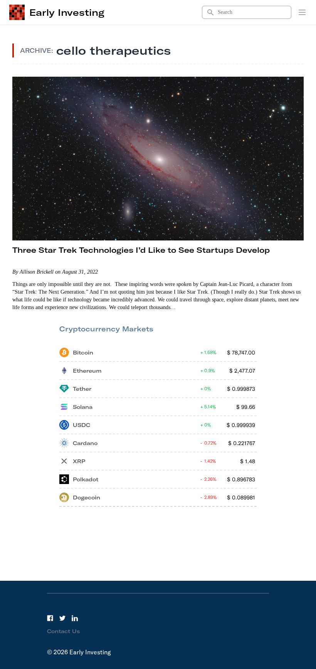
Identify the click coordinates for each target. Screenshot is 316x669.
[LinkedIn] (75, 618)
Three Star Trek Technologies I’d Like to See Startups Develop (141, 250)
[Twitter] (62, 618)
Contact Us (63, 631)
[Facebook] (50, 618)
